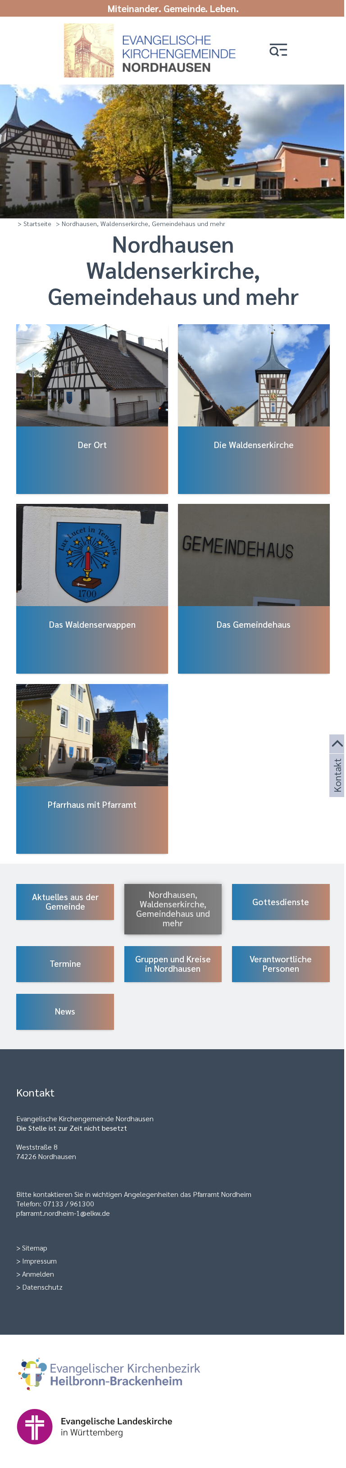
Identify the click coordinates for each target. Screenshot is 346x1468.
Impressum (39, 1260)
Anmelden (38, 1273)
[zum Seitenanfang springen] (337, 744)
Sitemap (34, 1247)
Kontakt (336, 786)
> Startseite (34, 223)
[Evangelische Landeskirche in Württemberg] (108, 1449)
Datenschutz (42, 1286)
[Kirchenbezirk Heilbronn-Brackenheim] (123, 1396)
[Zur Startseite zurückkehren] (152, 28)
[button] (278, 51)
